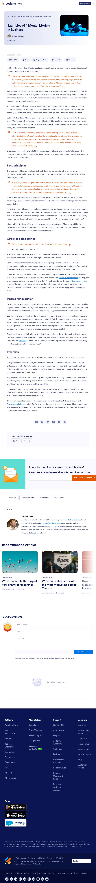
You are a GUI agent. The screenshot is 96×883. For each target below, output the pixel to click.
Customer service (79, 281)
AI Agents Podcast (75, 520)
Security (42, 873)
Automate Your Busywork (50, 523)
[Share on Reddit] (53, 422)
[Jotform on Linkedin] (15, 879)
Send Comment (83, 652)
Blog (20, 4)
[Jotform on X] (11, 879)
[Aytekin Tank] (9, 36)
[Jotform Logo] (9, 3)
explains (22, 340)
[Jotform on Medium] (20, 879)
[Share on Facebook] (42, 422)
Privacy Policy (52, 658)
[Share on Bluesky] (59, 422)
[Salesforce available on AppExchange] (15, 822)
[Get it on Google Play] (15, 807)
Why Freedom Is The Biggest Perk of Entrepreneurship (19, 582)
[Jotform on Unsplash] (47, 879)
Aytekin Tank (19, 36)
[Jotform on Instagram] (42, 879)
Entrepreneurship (28, 498)
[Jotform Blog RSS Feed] (64, 422)
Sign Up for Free (85, 4)
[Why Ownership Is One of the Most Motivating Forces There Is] (60, 562)
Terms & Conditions (13, 873)
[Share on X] (36, 422)
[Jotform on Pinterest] (33, 879)
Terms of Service (65, 658)
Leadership (44, 498)
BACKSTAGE (7, 577)
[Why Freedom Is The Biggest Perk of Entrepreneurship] (20, 562)
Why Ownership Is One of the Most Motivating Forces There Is (59, 584)
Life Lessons (59, 498)
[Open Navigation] (93, 4)
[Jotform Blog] (24, 879)
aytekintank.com (39, 533)
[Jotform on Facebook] (7, 879)
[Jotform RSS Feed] (29, 879)
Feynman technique (15, 404)
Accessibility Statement (58, 873)
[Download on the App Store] (15, 814)
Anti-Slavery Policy (79, 873)
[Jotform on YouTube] (38, 879)
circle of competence (68, 277)
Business (12, 498)
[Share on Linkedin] (47, 422)
